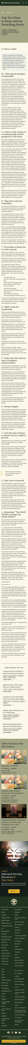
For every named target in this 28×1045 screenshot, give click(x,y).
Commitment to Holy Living (19, 993)
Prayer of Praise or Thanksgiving (19, 1021)
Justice (3, 1023)
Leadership (4, 1025)
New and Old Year (19, 924)
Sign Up (12, 891)
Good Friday (4, 942)
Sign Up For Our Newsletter (12, 1041)
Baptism (17, 1005)
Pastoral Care (18, 930)
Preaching (15, 32)
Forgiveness (15, 800)
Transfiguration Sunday (6, 925)
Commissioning (4, 988)
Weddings (17, 957)
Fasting (3, 1006)
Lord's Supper (18, 1017)
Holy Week (3, 934)
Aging (2, 971)
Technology (17, 952)
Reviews (17, 946)
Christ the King (4, 964)
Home (3, 12)
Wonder (4, 34)
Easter (5, 728)
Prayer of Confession (19, 984)
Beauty (3, 974)
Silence (5, 703)
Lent (2, 928)
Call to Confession (19, 981)
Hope (14, 728)
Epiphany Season (5, 920)
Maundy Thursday (5, 939)
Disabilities (3, 999)
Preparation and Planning (21, 935)
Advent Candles (12, 675)
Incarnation (6, 32)
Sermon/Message (19, 1002)
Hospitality (3, 1016)
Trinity (16, 954)
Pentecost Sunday (5, 953)
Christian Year (4, 982)
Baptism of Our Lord (6, 923)
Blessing (3, 977)
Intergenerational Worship (5, 1019)
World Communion (19, 963)
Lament (16, 987)
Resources (9, 12)
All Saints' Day (4, 961)
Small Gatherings (19, 949)
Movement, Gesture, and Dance (20, 918)
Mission (16, 915)
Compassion (12, 30)
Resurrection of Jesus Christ (11, 716)
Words (14, 772)
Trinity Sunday (4, 958)
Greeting (17, 976)
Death (3, 800)
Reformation (17, 943)
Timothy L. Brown (10, 49)
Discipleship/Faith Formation (5, 1002)
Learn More (7, 679)
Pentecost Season (5, 955)
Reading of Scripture (19, 999)
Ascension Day (4, 950)
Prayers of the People (20, 1014)
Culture (3, 996)
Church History (4, 985)
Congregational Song (6, 991)
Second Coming (11, 677)
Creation (3, 993)
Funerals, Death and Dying (6, 1009)
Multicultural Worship (20, 922)
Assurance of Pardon (20, 989)
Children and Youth (5, 980)
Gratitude (3, 1013)
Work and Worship (19, 960)
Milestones (17, 912)
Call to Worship (18, 973)
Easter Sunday (4, 945)
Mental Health (18, 909)
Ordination (17, 927)
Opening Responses (19, 978)
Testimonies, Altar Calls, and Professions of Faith (20, 1011)
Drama (5, 689)
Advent (4, 30)
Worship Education (19, 965)
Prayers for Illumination (20, 996)
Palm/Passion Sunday (6, 936)
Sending (17, 1024)
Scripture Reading (18, 689)
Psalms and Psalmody (20, 938)
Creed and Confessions (20, 1007)
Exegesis (10, 689)
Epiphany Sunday (5, 917)
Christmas (20, 675)
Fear (10, 728)
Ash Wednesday (5, 931)
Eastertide (3, 947)
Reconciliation (18, 941)
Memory (22, 701)
